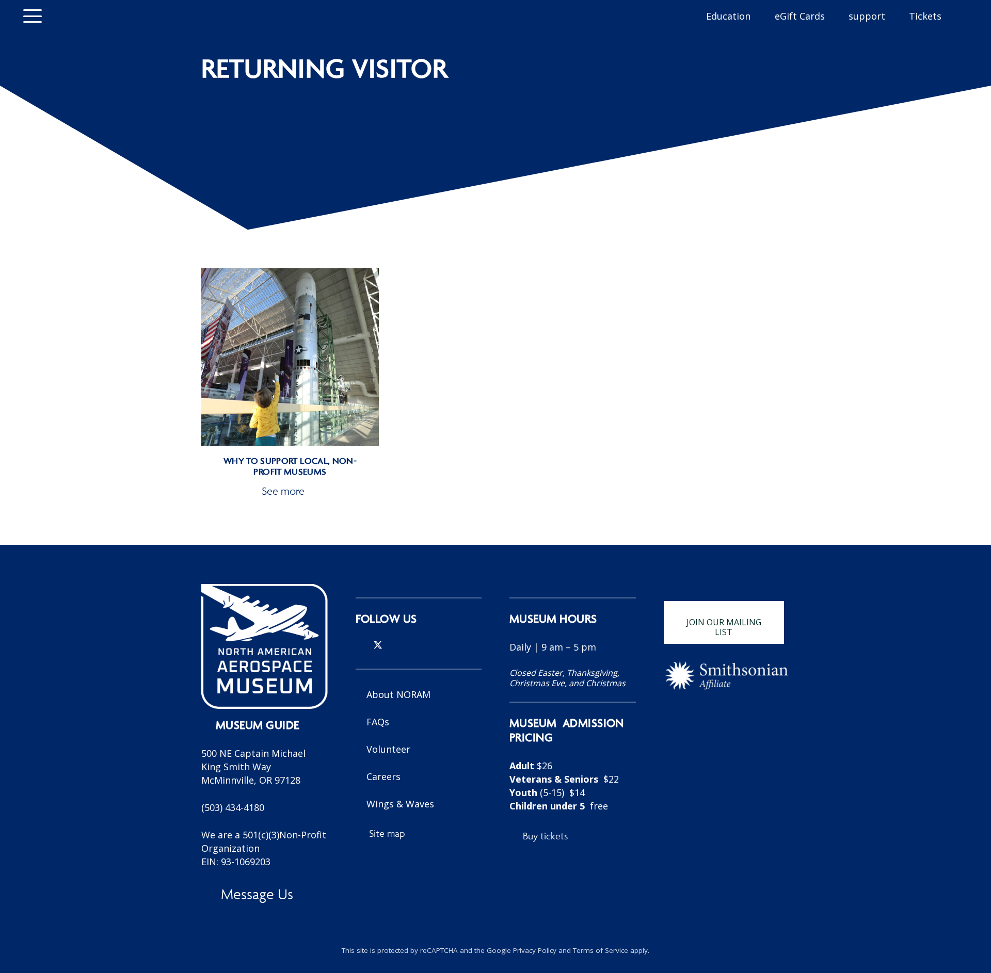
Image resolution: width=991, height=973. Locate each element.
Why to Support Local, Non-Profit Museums (290, 466)
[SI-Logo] (727, 675)
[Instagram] (360, 645)
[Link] (573, 745)
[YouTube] (411, 645)
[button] (33, 16)
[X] (377, 645)
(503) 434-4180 (232, 807)
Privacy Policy (534, 950)
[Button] (80, 16)
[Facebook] (395, 645)
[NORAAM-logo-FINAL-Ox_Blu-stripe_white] (264, 646)
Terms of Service (600, 950)
